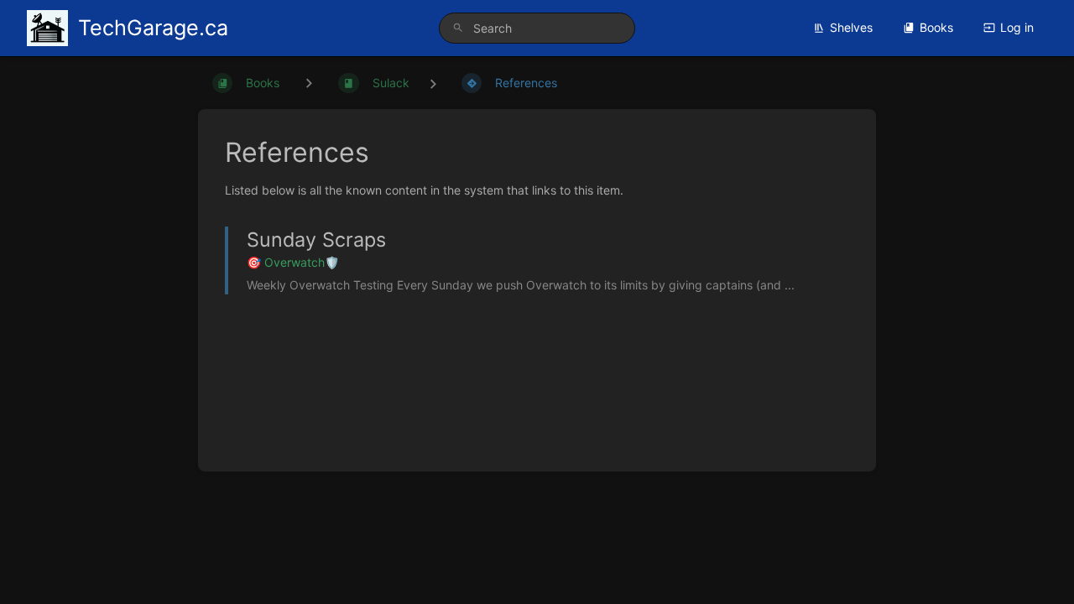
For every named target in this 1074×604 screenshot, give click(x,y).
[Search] (458, 28)
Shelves (851, 27)
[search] (537, 28)
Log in (1017, 27)
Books (936, 27)
